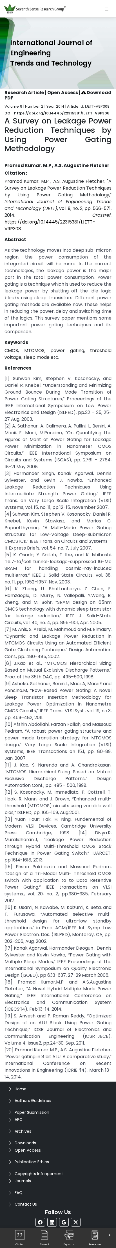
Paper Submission (32, 1112)
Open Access (28, 1150)
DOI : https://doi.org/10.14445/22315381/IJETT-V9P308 (57, 113)
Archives (23, 1131)
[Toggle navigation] (107, 9)
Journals (23, 1181)
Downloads (25, 1143)
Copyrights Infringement (39, 1174)
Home (20, 1089)
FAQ (19, 1192)
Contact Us (26, 1204)
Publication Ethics (32, 1162)
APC (19, 1119)
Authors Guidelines (33, 1100)
